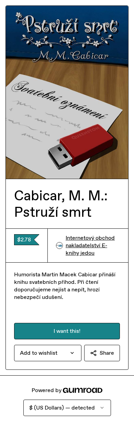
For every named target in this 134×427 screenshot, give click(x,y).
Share (107, 353)
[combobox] (47, 353)
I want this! (67, 331)
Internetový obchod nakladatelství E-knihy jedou (90, 245)
